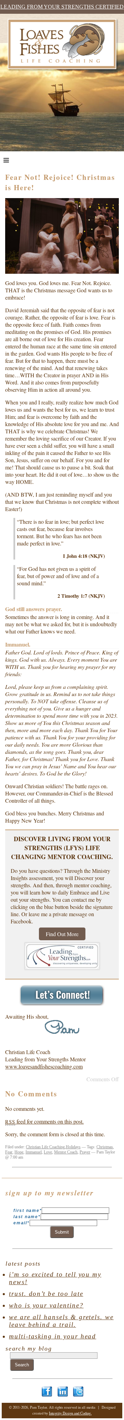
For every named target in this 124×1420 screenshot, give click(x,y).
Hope (18, 1152)
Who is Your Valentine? (46, 1305)
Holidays (73, 1147)
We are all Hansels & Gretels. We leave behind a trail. (61, 1320)
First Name (27, 1210)
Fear (8, 1152)
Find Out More (62, 933)
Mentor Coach (66, 1152)
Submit (62, 1232)
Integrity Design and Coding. (70, 1413)
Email (21, 1223)
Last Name (27, 1216)
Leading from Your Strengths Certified (62, 7)
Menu (19, 159)
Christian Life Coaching (45, 1147)
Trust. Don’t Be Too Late (46, 1293)
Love (48, 1152)
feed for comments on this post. (44, 1121)
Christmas (104, 1147)
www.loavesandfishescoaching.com (44, 1066)
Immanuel (33, 1152)
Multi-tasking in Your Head (52, 1336)
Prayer (85, 1152)
